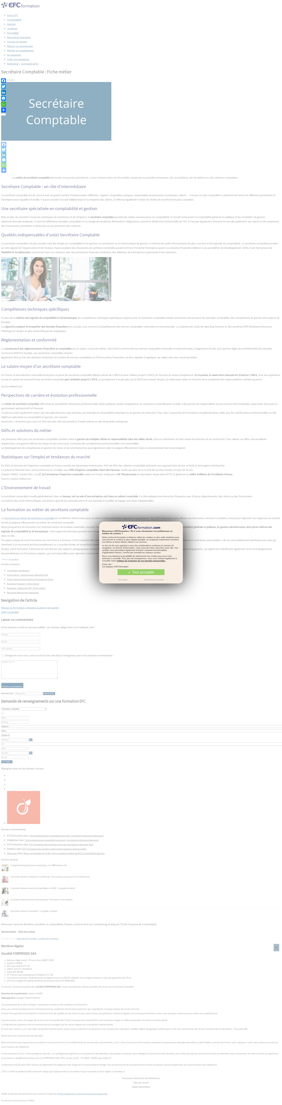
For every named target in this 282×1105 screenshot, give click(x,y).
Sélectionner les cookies (154, 580)
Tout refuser (123, 580)
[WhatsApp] (3, 104)
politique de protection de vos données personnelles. (141, 561)
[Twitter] (3, 86)
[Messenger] (3, 98)
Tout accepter (142, 572)
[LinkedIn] (3, 92)
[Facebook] (3, 81)
